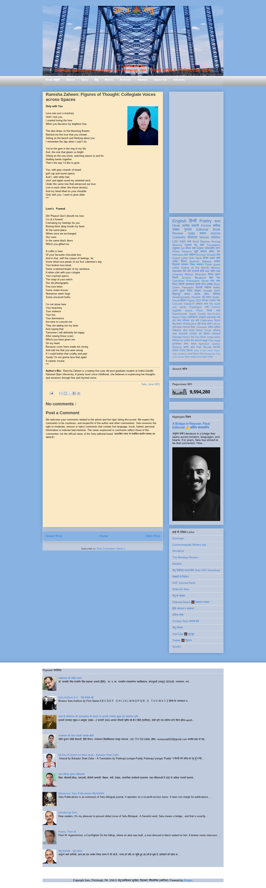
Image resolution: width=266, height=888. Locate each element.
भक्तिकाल (176, 330)
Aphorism (204, 344)
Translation (213, 244)
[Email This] (61, 393)
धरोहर (175, 261)
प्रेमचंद (205, 300)
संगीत (201, 354)
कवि (202, 244)
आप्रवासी (183, 333)
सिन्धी (209, 310)
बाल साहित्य (190, 254)
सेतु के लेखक (178, 595)
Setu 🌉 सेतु (133, 9)
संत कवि (195, 320)
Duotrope (178, 538)
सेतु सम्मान (177, 324)
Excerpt (201, 254)
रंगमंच (182, 350)
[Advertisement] (196, 151)
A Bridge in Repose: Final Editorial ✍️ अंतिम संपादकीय (191, 425)
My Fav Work (198, 337)
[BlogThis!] (65, 393)
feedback (182, 354)
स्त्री (218, 310)
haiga (217, 340)
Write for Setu (180, 589)
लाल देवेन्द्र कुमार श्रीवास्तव (71, 774)
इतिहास (199, 303)
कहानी (195, 225)
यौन (192, 340)
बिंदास (184, 261)
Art (183, 248)
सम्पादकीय (210, 248)
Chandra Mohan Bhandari (189, 274)
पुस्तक (188, 229)
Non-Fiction (213, 314)
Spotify (176, 646)
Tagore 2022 (194, 300)
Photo (199, 310)
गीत (184, 271)
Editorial (202, 229)
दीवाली (175, 350)
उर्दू (203, 297)
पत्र (212, 280)
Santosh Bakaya (200, 261)
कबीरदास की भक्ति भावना (70, 678)
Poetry (205, 221)
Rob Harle (195, 258)
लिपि (186, 344)
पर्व (184, 324)
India (191, 233)
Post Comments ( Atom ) (111, 548)
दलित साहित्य (214, 327)
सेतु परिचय (177, 627)
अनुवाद (200, 248)
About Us (160, 79)
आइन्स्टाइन (211, 317)
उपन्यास (193, 333)
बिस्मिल (216, 293)
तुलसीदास (176, 344)
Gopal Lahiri (180, 258)
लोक (185, 330)
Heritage (177, 337)
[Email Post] (51, 393)
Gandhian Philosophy (186, 280)
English (179, 221)
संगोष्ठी (210, 357)
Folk (198, 347)
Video (184, 317)
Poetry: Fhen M (67, 831)
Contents (178, 237)
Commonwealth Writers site (189, 544)
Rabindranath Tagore (184, 314)
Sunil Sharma (201, 241)
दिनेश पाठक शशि (211, 258)
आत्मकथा (189, 284)
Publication (206, 320)
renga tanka (213, 337)
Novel (205, 280)
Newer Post (54, 536)
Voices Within (209, 237)
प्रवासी (199, 287)
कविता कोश (177, 614)
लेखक (176, 229)
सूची (196, 251)
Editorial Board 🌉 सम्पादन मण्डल (190, 602)
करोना (197, 293)
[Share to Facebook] (74, 393)
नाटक (203, 324)
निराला (217, 320)
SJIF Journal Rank (183, 582)
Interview (177, 254)
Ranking (176, 347)
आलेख (185, 225)
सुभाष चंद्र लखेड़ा (204, 284)
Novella (196, 297)
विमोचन (206, 333)
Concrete (177, 303)
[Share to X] (70, 393)
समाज (193, 344)
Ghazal (211, 254)
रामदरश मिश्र (188, 327)
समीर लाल (215, 271)
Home (104, 536)
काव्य (217, 221)
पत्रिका (196, 354)
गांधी (207, 307)
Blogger (188, 880)
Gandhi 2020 (211, 290)
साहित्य (207, 287)
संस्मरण (184, 264)
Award (188, 310)
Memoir (215, 267)
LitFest (216, 324)
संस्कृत (197, 290)
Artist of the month (203, 350)
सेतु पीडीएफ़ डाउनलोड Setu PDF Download (196, 570)
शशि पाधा (204, 271)
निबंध (192, 264)
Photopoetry (209, 354)
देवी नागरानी (193, 271)
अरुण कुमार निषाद (182, 290)
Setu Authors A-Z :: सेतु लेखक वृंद (76, 697)
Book (216, 229)
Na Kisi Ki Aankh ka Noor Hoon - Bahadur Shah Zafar (88, 754)
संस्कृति (202, 317)
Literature (201, 327)
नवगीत (187, 340)
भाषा (218, 280)
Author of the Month (195, 267)
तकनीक (216, 347)
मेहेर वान (214, 277)
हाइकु (205, 340)
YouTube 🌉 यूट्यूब (183, 633)
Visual (207, 330)
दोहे (198, 324)
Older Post (152, 536)
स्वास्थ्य (199, 330)
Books (70, 79)
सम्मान (187, 293)
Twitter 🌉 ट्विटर (182, 640)
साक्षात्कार (177, 271)
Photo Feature (182, 251)
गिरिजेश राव (177, 340)
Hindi (176, 225)
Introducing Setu (67, 812)
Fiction (206, 225)
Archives (179, 79)
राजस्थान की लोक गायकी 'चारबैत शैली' (76, 735)
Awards (142, 79)
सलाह (191, 330)
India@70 (189, 303)
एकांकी (190, 354)
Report (176, 317)
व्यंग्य (218, 248)
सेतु (96, 79)
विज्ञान (183, 300)
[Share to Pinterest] (79, 393)
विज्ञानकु (176, 293)
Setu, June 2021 (150, 384)
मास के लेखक (202, 357)
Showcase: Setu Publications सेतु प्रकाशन (81, 793)
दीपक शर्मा (191, 248)
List (175, 241)
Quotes (216, 344)
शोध (218, 254)
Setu (85, 79)
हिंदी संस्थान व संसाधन (183, 608)
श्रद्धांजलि (176, 310)
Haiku (216, 287)
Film (211, 340)
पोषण (206, 293)
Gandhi (202, 314)
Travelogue (195, 307)
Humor (186, 337)
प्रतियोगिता (193, 317)
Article (215, 233)
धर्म (200, 333)
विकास (190, 350)
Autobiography (181, 297)
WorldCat (178, 550)
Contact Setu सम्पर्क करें (185, 621)
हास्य (209, 324)
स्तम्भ (203, 233)
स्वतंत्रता (216, 333)
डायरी (186, 347)
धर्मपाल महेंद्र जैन (210, 251)
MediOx (177, 563)
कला (206, 303)
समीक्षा (216, 225)
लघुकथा (176, 248)
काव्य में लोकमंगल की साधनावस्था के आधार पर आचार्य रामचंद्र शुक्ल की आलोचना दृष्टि (98, 716)
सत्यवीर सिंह (214, 300)
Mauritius (191, 324)
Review (177, 233)
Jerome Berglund (194, 277)
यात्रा (208, 297)
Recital (207, 347)
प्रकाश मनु (191, 244)
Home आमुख (53, 79)
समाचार (200, 264)
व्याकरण (198, 340)
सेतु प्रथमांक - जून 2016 (70, 851)
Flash (208, 264)
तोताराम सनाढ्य (190, 357)
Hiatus (109, 79)
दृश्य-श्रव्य (176, 327)
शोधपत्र (192, 237)
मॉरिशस (185, 320)
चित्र (174, 284)
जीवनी (181, 284)
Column (216, 307)
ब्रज (193, 347)
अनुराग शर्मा (185, 241)
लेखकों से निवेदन (180, 576)
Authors (125, 79)
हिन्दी (193, 221)
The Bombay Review (185, 557)
